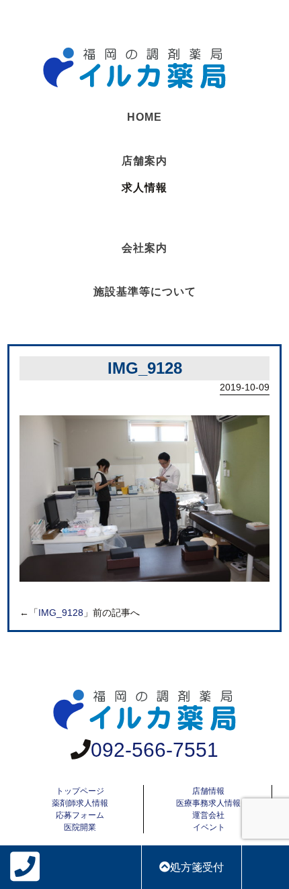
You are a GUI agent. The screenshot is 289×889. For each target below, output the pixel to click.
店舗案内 (144, 160)
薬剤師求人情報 (80, 803)
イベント (209, 827)
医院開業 (80, 827)
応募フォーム (80, 815)
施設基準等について (144, 291)
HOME (144, 117)
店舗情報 (208, 791)
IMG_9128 (60, 612)
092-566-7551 (154, 750)
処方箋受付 (197, 867)
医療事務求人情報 (208, 803)
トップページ (80, 791)
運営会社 (208, 815)
